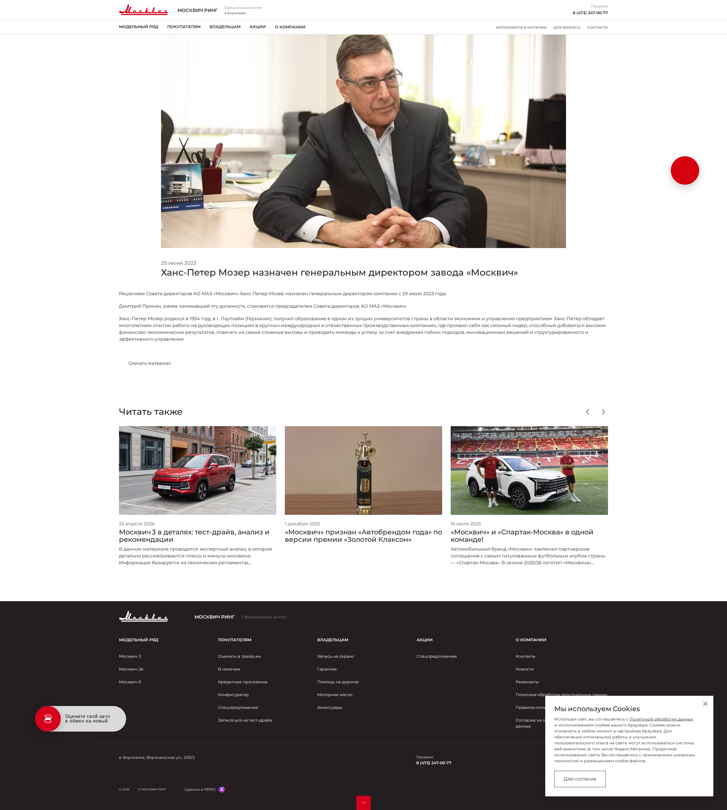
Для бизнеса (566, 28)
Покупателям (183, 27)
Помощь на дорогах (338, 681)
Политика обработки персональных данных (561, 694)
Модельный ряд (138, 27)
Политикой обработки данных (661, 719)
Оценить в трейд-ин (239, 656)
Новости (525, 669)
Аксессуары (329, 707)
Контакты (597, 28)
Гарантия (327, 669)
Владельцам (225, 27)
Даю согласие (580, 779)
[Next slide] (603, 411)
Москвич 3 (130, 656)
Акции (258, 27)
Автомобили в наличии (521, 28)
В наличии (229, 669)
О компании (290, 27)
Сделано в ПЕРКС (200, 789)
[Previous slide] (587, 411)
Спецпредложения (238, 707)
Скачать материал (149, 363)
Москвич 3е (131, 669)
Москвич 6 (130, 681)
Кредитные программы (243, 681)
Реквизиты (527, 681)
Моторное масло (334, 694)
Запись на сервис (335, 656)
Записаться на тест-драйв (245, 720)
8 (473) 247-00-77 (590, 12)
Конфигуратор (233, 694)
